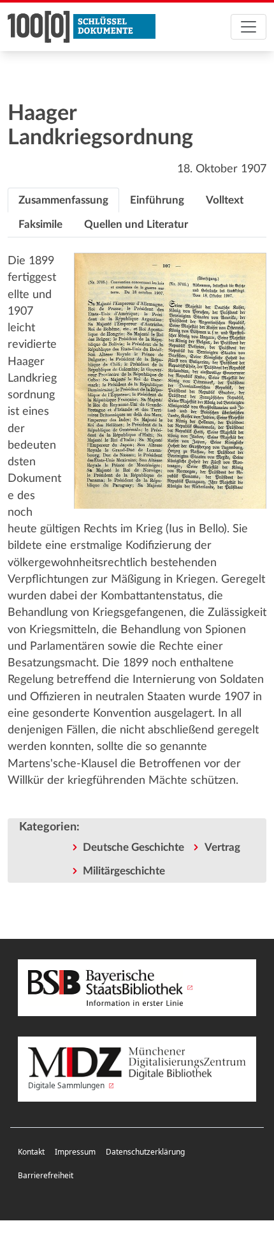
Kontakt (31, 1151)
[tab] (63, 200)
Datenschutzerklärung (145, 1151)
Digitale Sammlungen (67, 1085)
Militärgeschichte (124, 870)
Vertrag (222, 847)
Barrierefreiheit (45, 1175)
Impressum (75, 1151)
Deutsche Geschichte (133, 847)
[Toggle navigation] (248, 27)
